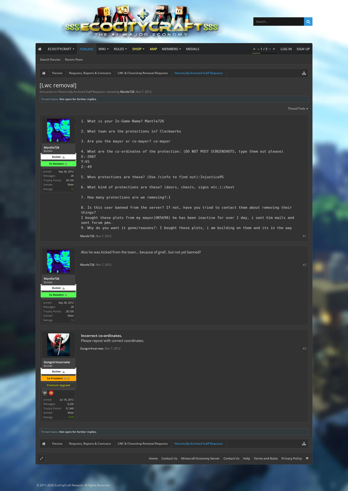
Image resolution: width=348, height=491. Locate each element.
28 (72, 175)
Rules (119, 49)
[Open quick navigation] (304, 73)
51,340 (70, 408)
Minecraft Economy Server (200, 458)
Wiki (102, 49)
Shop (137, 49)
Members (170, 49)
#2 (304, 264)
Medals (192, 49)
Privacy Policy (291, 458)
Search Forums (50, 60)
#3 (304, 348)
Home (153, 458)
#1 (304, 236)
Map (153, 49)
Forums (87, 49)
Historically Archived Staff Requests (81, 92)
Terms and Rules (266, 458)
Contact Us (169, 458)
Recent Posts (74, 60)
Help (246, 458)
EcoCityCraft (59, 49)
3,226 (70, 404)
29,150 (70, 180)
